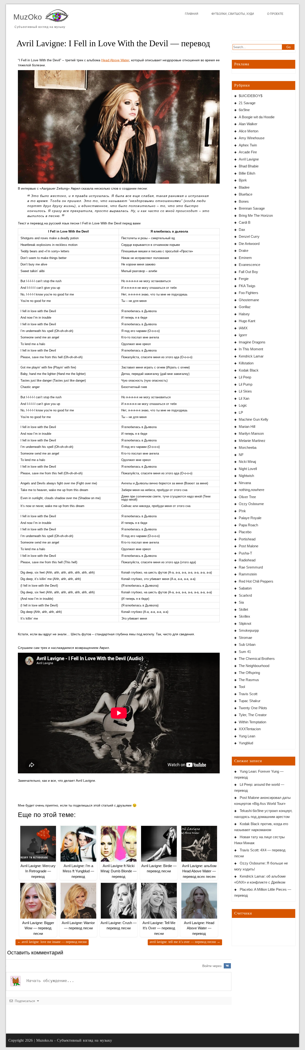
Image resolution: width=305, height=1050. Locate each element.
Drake (243, 250)
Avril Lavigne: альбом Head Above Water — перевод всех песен (199, 871)
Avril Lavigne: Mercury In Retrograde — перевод (38, 871)
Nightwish (246, 476)
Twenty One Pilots (253, 708)
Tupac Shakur (249, 701)
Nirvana (245, 483)
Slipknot (245, 623)
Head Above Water (115, 60)
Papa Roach (248, 525)
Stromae (245, 638)
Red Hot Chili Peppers (256, 581)
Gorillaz (245, 307)
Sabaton (245, 588)
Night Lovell (248, 469)
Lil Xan (244, 398)
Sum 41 (245, 652)
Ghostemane (249, 300)
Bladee (244, 187)
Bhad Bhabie (249, 166)
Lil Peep (245, 377)
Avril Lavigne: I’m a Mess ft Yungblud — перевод (78, 871)
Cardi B (244, 222)
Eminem (245, 258)
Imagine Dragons (252, 342)
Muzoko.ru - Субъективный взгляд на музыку (74, 1040)
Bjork (243, 180)
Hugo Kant (247, 321)
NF (241, 455)
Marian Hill (247, 426)
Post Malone (248, 546)
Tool (242, 687)
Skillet (243, 609)
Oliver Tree (247, 497)
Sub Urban (247, 644)
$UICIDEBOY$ (250, 96)
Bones (244, 201)
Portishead (247, 539)
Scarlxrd (245, 595)
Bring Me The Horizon (256, 215)
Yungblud (246, 743)
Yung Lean (247, 736)
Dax (242, 230)
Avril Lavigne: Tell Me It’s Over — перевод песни (158, 928)
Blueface (245, 194)
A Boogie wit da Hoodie (256, 117)
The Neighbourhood (254, 666)
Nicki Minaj (247, 462)
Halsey (244, 314)
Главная (191, 14)
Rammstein (248, 574)
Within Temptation (252, 722)
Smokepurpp (249, 630)
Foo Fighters (248, 293)
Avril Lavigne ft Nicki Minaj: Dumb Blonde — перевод (119, 871)
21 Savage (247, 103)
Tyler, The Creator (253, 715)
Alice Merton (248, 131)
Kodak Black (249, 370)
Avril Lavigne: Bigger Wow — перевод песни (38, 928)
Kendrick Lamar (251, 356)
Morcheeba (247, 447)
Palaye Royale (250, 518)
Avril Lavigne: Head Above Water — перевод (199, 928)
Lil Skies (245, 391)
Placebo (245, 532)
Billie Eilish (247, 173)
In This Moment (251, 349)
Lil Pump (245, 384)
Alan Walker (248, 124)
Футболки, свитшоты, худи (232, 14)
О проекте (275, 14)
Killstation (246, 363)
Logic (243, 405)
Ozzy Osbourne (251, 504)
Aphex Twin (248, 145)
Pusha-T (245, 553)
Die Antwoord (249, 244)
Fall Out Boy (248, 272)
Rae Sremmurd (251, 567)
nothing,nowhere (251, 490)
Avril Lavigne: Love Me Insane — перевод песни (52, 942)
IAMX (243, 328)
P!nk (242, 511)
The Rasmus (249, 680)
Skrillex (244, 616)
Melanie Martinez (252, 441)
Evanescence (249, 265)
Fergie (244, 279)
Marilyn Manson (251, 433)
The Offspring (249, 673)
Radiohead (247, 560)
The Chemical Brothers (257, 659)
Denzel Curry (249, 236)
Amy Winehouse (251, 138)
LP (241, 412)
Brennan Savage (252, 208)
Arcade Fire (248, 152)
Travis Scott (248, 694)
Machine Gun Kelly (253, 419)
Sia (241, 602)
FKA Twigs (247, 286)
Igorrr (243, 335)
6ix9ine (244, 110)
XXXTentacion (250, 729)
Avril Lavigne (249, 159)
